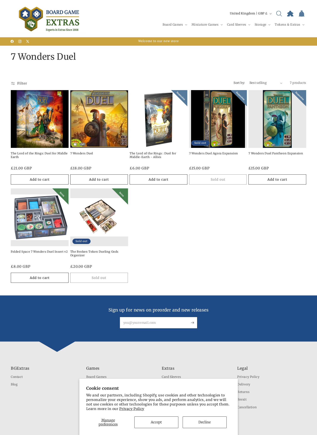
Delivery (243, 384)
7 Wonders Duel (81, 153)
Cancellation (247, 407)
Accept (156, 422)
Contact (17, 377)
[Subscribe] (192, 323)
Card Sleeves (171, 377)
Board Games (96, 377)
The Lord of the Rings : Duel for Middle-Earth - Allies (153, 155)
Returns (243, 392)
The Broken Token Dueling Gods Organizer (94, 253)
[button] (174, 24)
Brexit (242, 399)
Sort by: (239, 83)
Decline (204, 422)
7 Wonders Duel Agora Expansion (213, 153)
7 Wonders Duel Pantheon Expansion (275, 153)
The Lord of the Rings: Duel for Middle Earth (39, 155)
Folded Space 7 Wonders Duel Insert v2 (39, 251)
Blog (14, 384)
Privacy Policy (131, 409)
